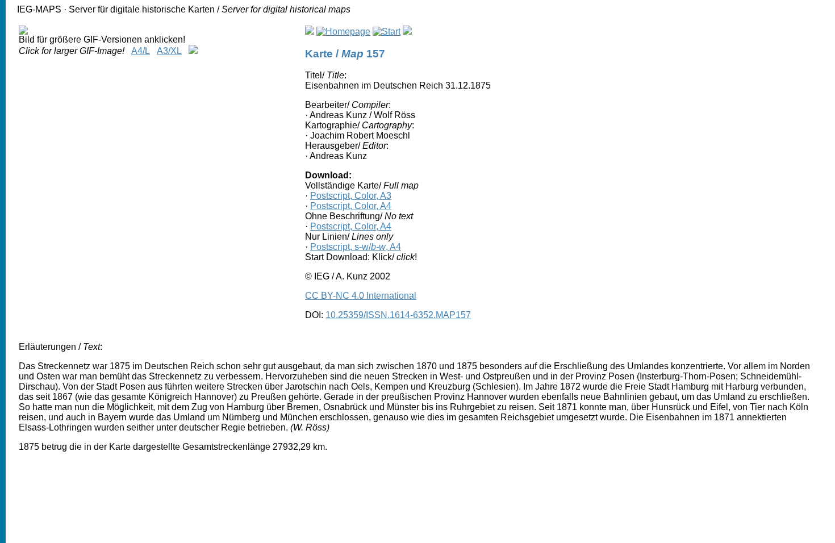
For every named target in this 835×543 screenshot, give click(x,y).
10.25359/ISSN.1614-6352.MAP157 (398, 315)
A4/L (140, 51)
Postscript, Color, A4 (350, 206)
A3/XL (169, 51)
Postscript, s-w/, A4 (355, 247)
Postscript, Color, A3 (350, 196)
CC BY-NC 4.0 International (360, 295)
